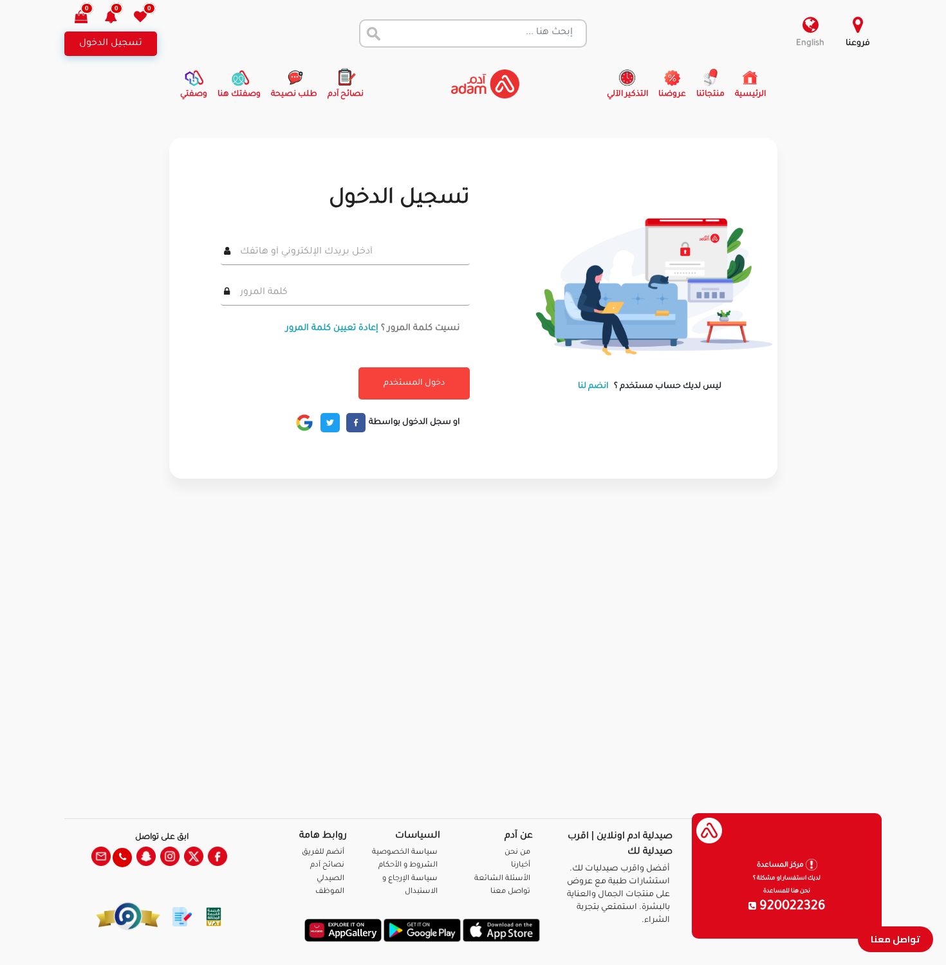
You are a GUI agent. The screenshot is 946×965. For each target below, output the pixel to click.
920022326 (791, 907)
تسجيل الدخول (110, 44)
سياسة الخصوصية (405, 853)
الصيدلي (330, 879)
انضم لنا (593, 386)
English (810, 43)
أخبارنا (520, 865)
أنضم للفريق (323, 853)
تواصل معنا (895, 939)
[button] (118, 18)
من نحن (517, 853)
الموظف (329, 892)
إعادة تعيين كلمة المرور (332, 328)
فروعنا (858, 43)
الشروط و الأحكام (408, 865)
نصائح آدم (327, 865)
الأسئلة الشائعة (502, 879)
